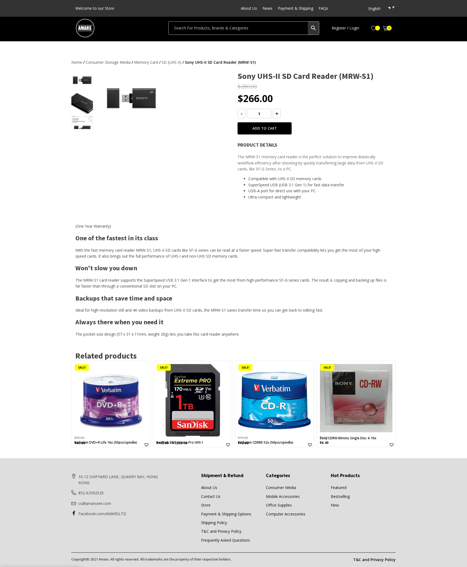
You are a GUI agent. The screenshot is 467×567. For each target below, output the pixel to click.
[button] (345, 28)
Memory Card (146, 62)
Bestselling (340, 496)
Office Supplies (279, 505)
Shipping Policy (214, 522)
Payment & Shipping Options (226, 514)
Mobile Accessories (283, 496)
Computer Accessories (285, 514)
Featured (338, 487)
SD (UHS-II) (171, 62)
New (335, 505)
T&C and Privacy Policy (221, 531)
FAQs (323, 8)
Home (76, 62)
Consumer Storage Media (108, 62)
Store (206, 505)
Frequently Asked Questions (225, 540)
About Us (249, 8)
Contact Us (211, 496)
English (374, 8)
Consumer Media (281, 487)
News (267, 8)
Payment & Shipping (295, 8)
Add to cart (264, 128)
